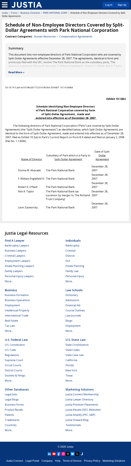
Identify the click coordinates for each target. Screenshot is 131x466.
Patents (9, 415)
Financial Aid (73, 305)
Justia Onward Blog (77, 420)
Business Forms (14, 404)
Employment (12, 305)
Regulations (12, 355)
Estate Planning (75, 266)
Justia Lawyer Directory (79, 399)
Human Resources (45, 36)
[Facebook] (59, 454)
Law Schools (74, 290)
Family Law (72, 271)
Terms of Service (72, 460)
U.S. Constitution (15, 345)
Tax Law (10, 326)
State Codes (73, 350)
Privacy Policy (92, 460)
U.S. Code (10, 350)
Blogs (69, 320)
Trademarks (12, 420)
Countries (11, 425)
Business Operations (17, 300)
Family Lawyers (14, 271)
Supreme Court (14, 360)
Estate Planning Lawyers (19, 266)
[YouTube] (54, 454)
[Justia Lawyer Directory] (82, 454)
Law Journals (73, 315)
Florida (70, 365)
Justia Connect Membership (82, 394)
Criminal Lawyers (15, 255)
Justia (5, 13)
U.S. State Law (76, 340)
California (71, 360)
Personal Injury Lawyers (19, 276)
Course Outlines (75, 310)
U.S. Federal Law (16, 340)
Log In (108, 5)
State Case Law (75, 355)
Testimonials (73, 425)
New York (71, 370)
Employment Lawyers (17, 261)
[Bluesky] (72, 454)
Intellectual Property (17, 310)
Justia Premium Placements (82, 404)
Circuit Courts (13, 365)
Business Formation (17, 295)
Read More (15, 72)
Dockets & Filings (15, 375)
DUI (68, 261)
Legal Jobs (11, 394)
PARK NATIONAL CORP (55, 13)
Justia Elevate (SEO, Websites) (83, 409)
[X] (77, 454)
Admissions (72, 300)
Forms (14, 13)
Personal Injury (75, 276)
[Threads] (68, 454)
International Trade (16, 315)
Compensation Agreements (75, 36)
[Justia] (27, 5)
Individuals (73, 240)
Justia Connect (14, 460)
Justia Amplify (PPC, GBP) (80, 415)
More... (9, 281)
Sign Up (122, 5)
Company (47, 460)
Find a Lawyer (14, 240)
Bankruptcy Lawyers (17, 245)
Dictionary (72, 295)
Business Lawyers (15, 250)
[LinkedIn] (49, 454)
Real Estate (11, 320)
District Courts (13, 370)
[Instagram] (63, 454)
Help (57, 460)
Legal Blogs (12, 399)
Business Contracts (30, 13)
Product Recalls (14, 409)
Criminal (70, 250)
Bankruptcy (72, 245)
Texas (69, 375)
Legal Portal (32, 460)
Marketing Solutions (80, 389)
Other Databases (17, 389)
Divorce (70, 255)
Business (11, 290)
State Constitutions (77, 345)
